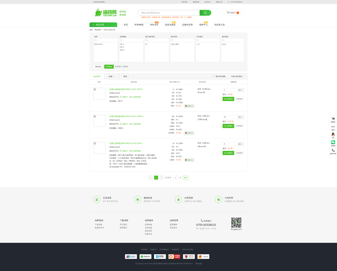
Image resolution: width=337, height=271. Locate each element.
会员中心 (207, 2)
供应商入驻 (156, 17)
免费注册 (196, 2)
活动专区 (148, 231)
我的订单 (219, 2)
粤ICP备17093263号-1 (185, 264)
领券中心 (203, 25)
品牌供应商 (187, 25)
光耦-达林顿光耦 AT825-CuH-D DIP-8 (125, 89)
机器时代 (153, 249)
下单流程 (98, 224)
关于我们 (123, 224)
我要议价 (190, 106)
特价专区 (154, 25)
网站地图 (198, 264)
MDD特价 (175, 17)
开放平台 (148, 234)
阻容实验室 (170, 25)
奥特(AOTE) (114, 97)
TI (185, 17)
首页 (126, 25)
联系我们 (123, 228)
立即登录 (184, 2)
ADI (181, 17)
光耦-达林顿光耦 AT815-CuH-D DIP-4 (125, 143)
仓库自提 (148, 228)
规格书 (125, 97)
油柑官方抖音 (146, 17)
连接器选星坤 (166, 17)
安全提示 (173, 228)
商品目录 (98, 30)
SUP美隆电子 (164, 249)
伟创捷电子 (176, 249)
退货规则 (173, 224)
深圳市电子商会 (187, 249)
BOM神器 (139, 25)
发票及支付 (99, 228)
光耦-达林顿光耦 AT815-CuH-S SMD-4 (126, 116)
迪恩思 (189, 17)
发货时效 (148, 224)
